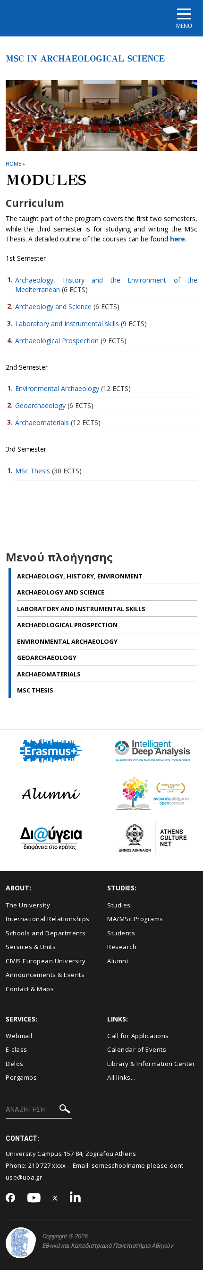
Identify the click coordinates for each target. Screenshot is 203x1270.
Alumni (117, 961)
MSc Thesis (32, 470)
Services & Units (31, 946)
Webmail (19, 1035)
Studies (119, 905)
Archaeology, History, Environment (80, 576)
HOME (13, 163)
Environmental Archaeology (57, 388)
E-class (16, 1049)
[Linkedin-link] (75, 1198)
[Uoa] (21, 1242)
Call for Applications (138, 1035)
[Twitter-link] (55, 1198)
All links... (121, 1077)
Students (121, 933)
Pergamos (21, 1077)
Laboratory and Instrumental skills (67, 323)
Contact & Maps (30, 989)
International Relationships (48, 919)
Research (121, 946)
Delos (15, 1063)
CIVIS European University (46, 961)
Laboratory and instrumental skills (81, 608)
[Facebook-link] (11, 1198)
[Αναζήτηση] (65, 1110)
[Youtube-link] (34, 1198)
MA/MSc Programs (135, 919)
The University (28, 905)
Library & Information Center (151, 1063)
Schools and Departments (46, 933)
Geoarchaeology (40, 405)
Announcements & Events (45, 974)
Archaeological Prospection (57, 340)
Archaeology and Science (53, 306)
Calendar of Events (136, 1049)
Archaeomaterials (42, 422)
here (178, 238)
